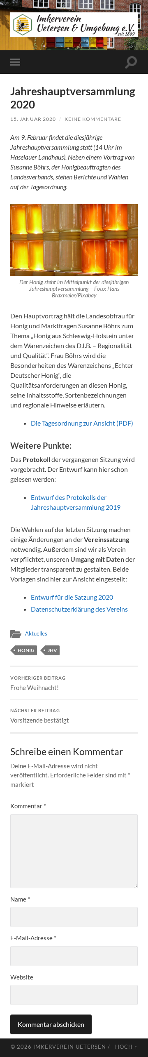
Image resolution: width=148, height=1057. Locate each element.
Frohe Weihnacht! (38, 683)
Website (21, 977)
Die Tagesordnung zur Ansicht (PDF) (82, 423)
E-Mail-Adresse (33, 938)
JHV (52, 650)
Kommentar (28, 806)
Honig (26, 650)
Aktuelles (36, 633)
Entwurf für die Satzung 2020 (72, 597)
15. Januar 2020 (33, 119)
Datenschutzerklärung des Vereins (79, 609)
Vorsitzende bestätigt (39, 716)
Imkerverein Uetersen (69, 1046)
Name (20, 899)
